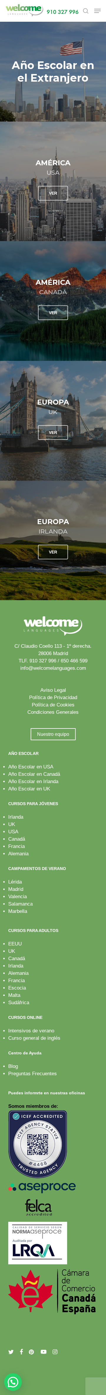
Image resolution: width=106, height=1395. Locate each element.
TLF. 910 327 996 (37, 661)
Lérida (15, 882)
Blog (13, 1066)
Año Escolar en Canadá (34, 774)
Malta (14, 995)
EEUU (15, 944)
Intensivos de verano (31, 1031)
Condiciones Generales (53, 712)
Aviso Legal (53, 690)
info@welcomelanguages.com (53, 668)
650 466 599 (74, 661)
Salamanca (20, 904)
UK (11, 824)
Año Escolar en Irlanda (33, 781)
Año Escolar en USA (30, 767)
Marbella (17, 911)
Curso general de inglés (34, 1038)
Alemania (18, 853)
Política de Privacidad (53, 697)
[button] (97, 11)
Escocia (17, 988)
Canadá (16, 839)
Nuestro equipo (53, 734)
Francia (16, 846)
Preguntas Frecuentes (32, 1073)
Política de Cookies (53, 705)
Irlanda (15, 817)
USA (13, 831)
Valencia (17, 896)
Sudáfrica (18, 1002)
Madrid (15, 889)
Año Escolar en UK (29, 789)
